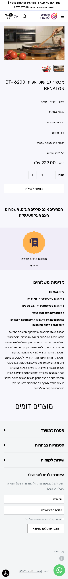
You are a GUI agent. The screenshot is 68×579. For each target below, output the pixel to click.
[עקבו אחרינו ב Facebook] (61, 558)
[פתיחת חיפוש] (25, 16)
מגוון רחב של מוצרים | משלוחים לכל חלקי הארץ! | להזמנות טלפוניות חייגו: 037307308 (34, 5)
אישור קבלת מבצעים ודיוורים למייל (43, 519)
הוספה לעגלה (34, 188)
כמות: (61, 175)
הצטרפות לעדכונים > (46, 528)
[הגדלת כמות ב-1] (32, 175)
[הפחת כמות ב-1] (51, 175)
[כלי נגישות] (5, 573)
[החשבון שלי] (16, 16)
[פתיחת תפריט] (62, 16)
